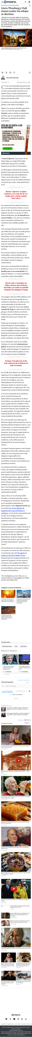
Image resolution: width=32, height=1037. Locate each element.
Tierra (16, 646)
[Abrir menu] (2, 2)
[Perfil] (16, 1015)
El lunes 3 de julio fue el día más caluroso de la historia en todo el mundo (16, 363)
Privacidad (23, 1024)
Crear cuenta (27, 680)
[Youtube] (14, 1019)
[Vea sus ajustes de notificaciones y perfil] (29, 1)
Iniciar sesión (20, 680)
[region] (16, 700)
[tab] (7, 691)
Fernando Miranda (12, 78)
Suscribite (8, 148)
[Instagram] (18, 1019)
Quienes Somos (10, 1024)
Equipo (28, 1024)
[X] (10, 1019)
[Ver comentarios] (30, 6)
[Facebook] (6, 1019)
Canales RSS (3, 1024)
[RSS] (22, 1019)
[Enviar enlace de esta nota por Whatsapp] (10, 72)
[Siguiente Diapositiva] (30, 663)
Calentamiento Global (6, 646)
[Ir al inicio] (10, 2)
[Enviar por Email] (14, 72)
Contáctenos (17, 1024)
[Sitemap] (26, 1019)
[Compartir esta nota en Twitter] (6, 72)
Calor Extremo (23, 646)
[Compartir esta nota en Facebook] (2, 72)
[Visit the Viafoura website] (27, 720)
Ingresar (25, 1)
